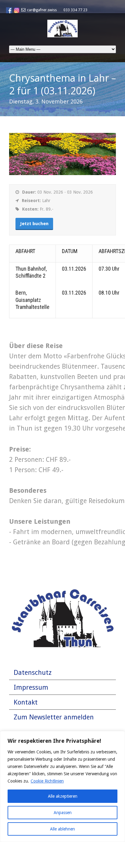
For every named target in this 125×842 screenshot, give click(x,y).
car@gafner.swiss (42, 10)
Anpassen (63, 812)
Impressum (31, 687)
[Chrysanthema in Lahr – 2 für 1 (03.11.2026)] (62, 173)
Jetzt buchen (34, 223)
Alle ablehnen (62, 829)
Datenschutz (33, 672)
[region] (62, 786)
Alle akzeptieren (62, 796)
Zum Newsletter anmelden (54, 717)
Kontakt (26, 702)
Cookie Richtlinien (47, 781)
